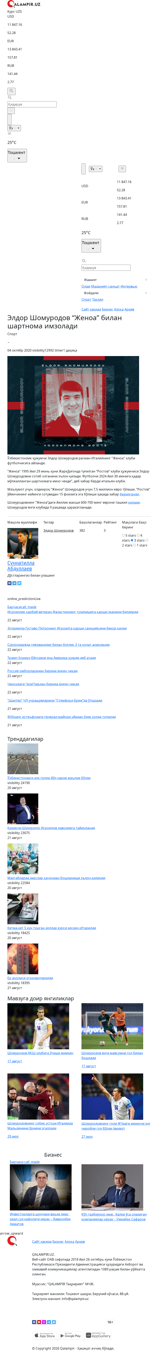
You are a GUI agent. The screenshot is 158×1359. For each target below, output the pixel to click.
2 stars (127, 545)
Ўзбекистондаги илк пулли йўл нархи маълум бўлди (49, 778)
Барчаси (21, 607)
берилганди (129, 494)
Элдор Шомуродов (58, 530)
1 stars (142, 545)
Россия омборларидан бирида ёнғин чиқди (42, 671)
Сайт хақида (91, 309)
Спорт (86, 299)
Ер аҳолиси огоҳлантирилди (30, 978)
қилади (134, 502)
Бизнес (107, 309)
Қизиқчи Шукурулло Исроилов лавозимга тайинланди (51, 828)
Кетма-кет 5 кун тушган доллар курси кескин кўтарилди (51, 928)
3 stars (139, 540)
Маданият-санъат (105, 286)
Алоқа (119, 309)
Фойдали (91, 293)
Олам (85, 286)
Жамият (90, 280)
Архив (129, 309)
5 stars (130, 535)
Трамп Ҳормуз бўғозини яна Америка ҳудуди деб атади (51, 658)
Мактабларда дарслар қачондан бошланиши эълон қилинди (56, 878)
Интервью (129, 286)
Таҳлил (97, 299)
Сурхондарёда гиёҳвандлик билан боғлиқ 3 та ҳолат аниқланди (58, 644)
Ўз (11, 128)
